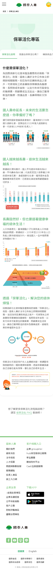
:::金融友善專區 (13, 492)
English (33, 551)
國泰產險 (40, 559)
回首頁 (21, 551)
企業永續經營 (12, 497)
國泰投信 (28, 562)
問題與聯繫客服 (13, 466)
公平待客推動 (12, 501)
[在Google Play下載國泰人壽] (36, 501)
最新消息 (10, 453)
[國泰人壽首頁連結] (26, 5)
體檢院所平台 (33, 462)
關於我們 (10, 449)
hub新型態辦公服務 (36, 453)
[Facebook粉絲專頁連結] (8, 540)
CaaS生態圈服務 (34, 466)
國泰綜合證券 (14, 562)
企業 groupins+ (34, 449)
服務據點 (10, 470)
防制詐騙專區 (12, 510)
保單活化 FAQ (24, 412)
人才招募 (10, 462)
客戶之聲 (10, 505)
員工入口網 (11, 479)
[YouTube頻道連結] (14, 540)
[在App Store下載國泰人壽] (36, 494)
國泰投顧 (40, 562)
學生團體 (30, 457)
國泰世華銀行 (26, 559)
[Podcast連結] (20, 540)
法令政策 (10, 457)
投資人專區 (11, 475)
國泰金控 (12, 559)
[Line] (26, 540)
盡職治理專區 (12, 514)
